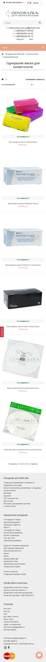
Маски (6, 553)
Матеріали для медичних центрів (17, 503)
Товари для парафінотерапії (15, 574)
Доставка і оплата (11, 616)
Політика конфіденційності (14, 627)
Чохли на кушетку (11, 571)
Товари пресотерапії (12, 566)
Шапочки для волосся (12, 551)
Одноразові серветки (12, 525)
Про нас (7, 611)
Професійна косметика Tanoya (16, 587)
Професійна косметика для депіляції (18, 593)
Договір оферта (10, 641)
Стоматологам (10, 506)
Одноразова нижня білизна (14, 564)
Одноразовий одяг (11, 559)
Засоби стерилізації (11, 535)
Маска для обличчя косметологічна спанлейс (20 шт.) (23, 450)
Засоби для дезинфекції (13, 533)
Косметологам (32, 54)
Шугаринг (7, 496)
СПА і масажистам (11, 498)
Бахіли (6, 556)
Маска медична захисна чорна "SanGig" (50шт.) (23, 327)
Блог (5, 614)
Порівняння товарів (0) (35, 80)
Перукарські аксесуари (13, 485)
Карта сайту (8, 619)
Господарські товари (12, 519)
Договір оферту (10, 629)
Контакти (7, 608)
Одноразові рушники (12, 522)
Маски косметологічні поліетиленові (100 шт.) (23, 388)
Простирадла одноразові (14, 548)
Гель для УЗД (9, 538)
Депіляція (7, 493)
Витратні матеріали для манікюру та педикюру (22, 488)
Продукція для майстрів (14, 54)
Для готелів (8, 501)
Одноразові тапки (11, 561)
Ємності (7, 527)
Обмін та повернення (12, 624)
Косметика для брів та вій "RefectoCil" (19, 595)
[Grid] (2, 79)
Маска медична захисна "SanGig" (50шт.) (23, 142)
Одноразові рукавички (12, 540)
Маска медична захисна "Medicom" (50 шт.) (23, 204)
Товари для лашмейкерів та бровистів (19, 482)
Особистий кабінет (14, 2)
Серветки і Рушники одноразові (16, 545)
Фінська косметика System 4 (15, 590)
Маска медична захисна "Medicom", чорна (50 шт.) (23, 265)
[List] (6, 79)
